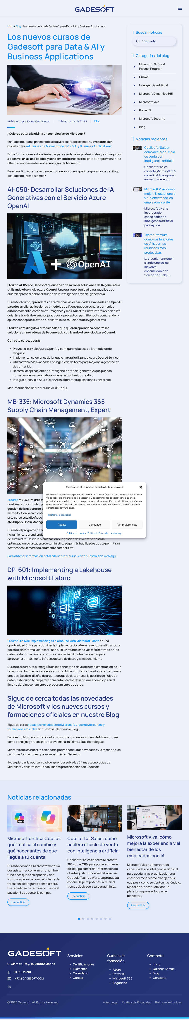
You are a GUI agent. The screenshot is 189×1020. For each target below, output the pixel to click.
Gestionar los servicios (59, 514)
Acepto (62, 524)
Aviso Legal (117, 533)
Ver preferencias (127, 524)
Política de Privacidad (98, 533)
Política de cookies (76, 533)
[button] (141, 487)
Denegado (94, 524)
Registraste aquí (94, 539)
